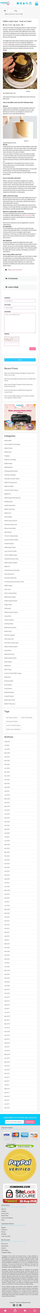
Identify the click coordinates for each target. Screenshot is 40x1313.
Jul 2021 (6, 940)
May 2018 (7, 1054)
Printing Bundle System (11, 471)
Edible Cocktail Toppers (11, 646)
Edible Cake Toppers (10, 597)
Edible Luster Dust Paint (15, 270)
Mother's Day (8, 631)
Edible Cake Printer (9, 700)
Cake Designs (8, 517)
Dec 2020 (7, 947)
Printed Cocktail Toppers (11, 490)
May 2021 (7, 943)
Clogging (6, 456)
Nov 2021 (7, 924)
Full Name (7, 298)
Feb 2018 (7, 1066)
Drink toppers (8, 684)
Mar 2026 (7, 760)
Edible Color (7, 513)
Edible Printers (8, 448)
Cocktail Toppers (9, 543)
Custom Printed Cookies (11, 539)
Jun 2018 (7, 1050)
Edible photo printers (10, 627)
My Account (4, 1243)
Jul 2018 (6, 1046)
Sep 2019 (7, 1001)
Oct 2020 (7, 955)
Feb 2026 (7, 764)
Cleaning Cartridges (10, 475)
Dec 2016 (7, 1108)
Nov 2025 (7, 776)
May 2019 (7, 1016)
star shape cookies (11, 717)
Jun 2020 (7, 966)
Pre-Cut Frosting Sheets (11, 536)
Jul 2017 (6, 1085)
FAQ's (2, 1220)
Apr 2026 (7, 757)
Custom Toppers (9, 620)
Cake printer (7, 616)
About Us (3, 1209)
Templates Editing (6, 1252)
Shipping (3, 1211)
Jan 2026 (7, 768)
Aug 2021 (7, 936)
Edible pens (7, 665)
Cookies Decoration (9, 505)
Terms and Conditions (7, 1218)
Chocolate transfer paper (11, 643)
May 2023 (7, 890)
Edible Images (8, 463)
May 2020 (7, 970)
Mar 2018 (7, 1062)
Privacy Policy (5, 1213)
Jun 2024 (7, 840)
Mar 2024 (7, 852)
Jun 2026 (7, 749)
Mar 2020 (7, 978)
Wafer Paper (7, 669)
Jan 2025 (7, 814)
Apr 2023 (7, 894)
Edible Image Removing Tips (12, 498)
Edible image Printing (10, 658)
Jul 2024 (6, 837)
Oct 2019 (7, 997)
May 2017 (7, 1088)
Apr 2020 (7, 974)
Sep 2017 (7, 1081)
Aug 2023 (7, 879)
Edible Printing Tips (9, 704)
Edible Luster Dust (26, 215)
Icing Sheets (7, 650)
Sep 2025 (7, 783)
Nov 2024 (7, 821)
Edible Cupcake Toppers (11, 612)
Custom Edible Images (10, 555)
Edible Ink (7, 566)
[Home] (4, 10)
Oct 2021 (7, 928)
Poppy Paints (8, 604)
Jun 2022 (7, 905)
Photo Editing (4, 1250)
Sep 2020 (7, 959)
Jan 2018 (7, 1069)
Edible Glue (7, 677)
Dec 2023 (7, 863)
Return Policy (4, 1215)
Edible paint (7, 608)
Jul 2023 (6, 882)
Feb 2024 (7, 856)
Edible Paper (7, 452)
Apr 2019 (7, 1020)
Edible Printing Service (10, 482)
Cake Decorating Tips (10, 578)
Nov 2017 (7, 1073)
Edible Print (7, 494)
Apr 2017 (7, 1092)
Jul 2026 (6, 745)
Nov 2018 (7, 1031)
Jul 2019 (6, 1008)
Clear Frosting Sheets (10, 593)
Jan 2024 (7, 860)
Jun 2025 (7, 795)
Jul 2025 (6, 791)
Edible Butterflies (9, 692)
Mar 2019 (7, 1024)
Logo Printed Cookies (10, 551)
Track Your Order (5, 1236)
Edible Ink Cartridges (10, 459)
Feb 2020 (7, 982)
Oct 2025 (7, 779)
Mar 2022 (7, 913)
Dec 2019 (7, 989)
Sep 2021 (7, 932)
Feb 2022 (7, 917)
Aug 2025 (7, 787)
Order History (4, 1246)
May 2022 (7, 909)
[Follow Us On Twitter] (14, 1305)
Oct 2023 (7, 871)
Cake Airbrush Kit (9, 574)
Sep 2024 (7, 829)
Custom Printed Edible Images (13, 673)
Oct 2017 (7, 1077)
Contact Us (4, 1229)
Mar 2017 (7, 1096)
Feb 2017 (7, 1100)
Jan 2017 (7, 1104)
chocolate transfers (12, 721)
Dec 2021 (7, 921)
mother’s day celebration (13, 729)
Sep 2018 (7, 1039)
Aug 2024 (7, 833)
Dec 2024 (7, 818)
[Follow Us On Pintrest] (20, 1305)
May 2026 (7, 753)
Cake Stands (8, 532)
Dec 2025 (7, 772)
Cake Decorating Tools (10, 524)
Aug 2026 (7, 741)
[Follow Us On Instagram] (17, 1305)
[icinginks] (5, 3)
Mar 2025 (7, 806)
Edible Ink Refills (8, 486)
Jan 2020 (7, 985)
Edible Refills (7, 440)
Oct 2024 (7, 825)
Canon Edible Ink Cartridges (12, 444)
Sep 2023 (7, 875)
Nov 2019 (7, 993)
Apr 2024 (7, 848)
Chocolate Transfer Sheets (11, 478)
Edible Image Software (10, 520)
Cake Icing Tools (9, 639)
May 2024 (7, 844)
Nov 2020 (7, 951)
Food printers (8, 688)
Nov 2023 (7, 867)
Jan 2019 (7, 1027)
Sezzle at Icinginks (9, 635)
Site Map (3, 1234)
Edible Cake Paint (9, 654)
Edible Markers (8, 467)
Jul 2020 (6, 963)
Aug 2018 (7, 1043)
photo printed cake (26, 717)
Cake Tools (7, 589)
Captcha (6, 334)
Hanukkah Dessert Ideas (11, 559)
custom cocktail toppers (13, 725)
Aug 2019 (7, 1005)
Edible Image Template (10, 562)
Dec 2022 (7, 898)
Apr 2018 (7, 1058)
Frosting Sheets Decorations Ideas (14, 581)
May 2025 (7, 798)
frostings (5, 44)
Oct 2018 (7, 1035)
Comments (7, 311)
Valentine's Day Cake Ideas (12, 570)
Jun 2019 (7, 1012)
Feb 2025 (7, 810)
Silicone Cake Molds (10, 528)
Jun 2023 (7, 886)
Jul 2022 (6, 902)
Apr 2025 (7, 802)
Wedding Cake (8, 501)
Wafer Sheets (8, 662)
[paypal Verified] (20, 1165)
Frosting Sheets (8, 623)
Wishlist (3, 1248)
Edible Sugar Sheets (10, 547)
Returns (3, 1232)
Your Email (7, 304)
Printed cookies (8, 681)
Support (3, 1227)
